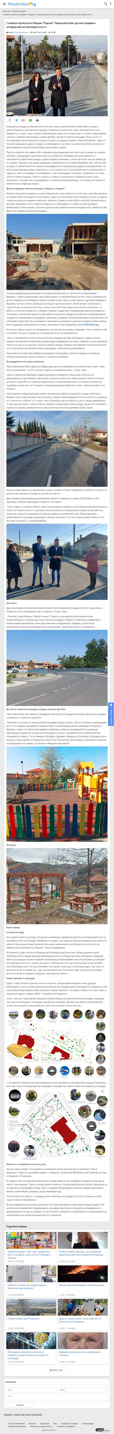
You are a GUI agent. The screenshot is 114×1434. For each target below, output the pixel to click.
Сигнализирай (88, 1423)
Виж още (57, 1370)
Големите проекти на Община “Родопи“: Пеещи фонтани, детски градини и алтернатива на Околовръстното (47, 14)
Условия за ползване (69, 1423)
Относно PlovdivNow (16, 1423)
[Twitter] (16, 120)
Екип (55, 1423)
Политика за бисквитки (66, 1426)
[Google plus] (23, 120)
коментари (11, 1381)
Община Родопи (19, 11)
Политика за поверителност (41, 1426)
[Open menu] (4, 4)
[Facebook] (9, 120)
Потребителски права (17, 1426)
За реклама (45, 1423)
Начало (8, 11)
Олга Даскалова (21, 32)
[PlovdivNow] (104, 1431)
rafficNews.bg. (91, 324)
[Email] (30, 120)
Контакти (32, 1423)
